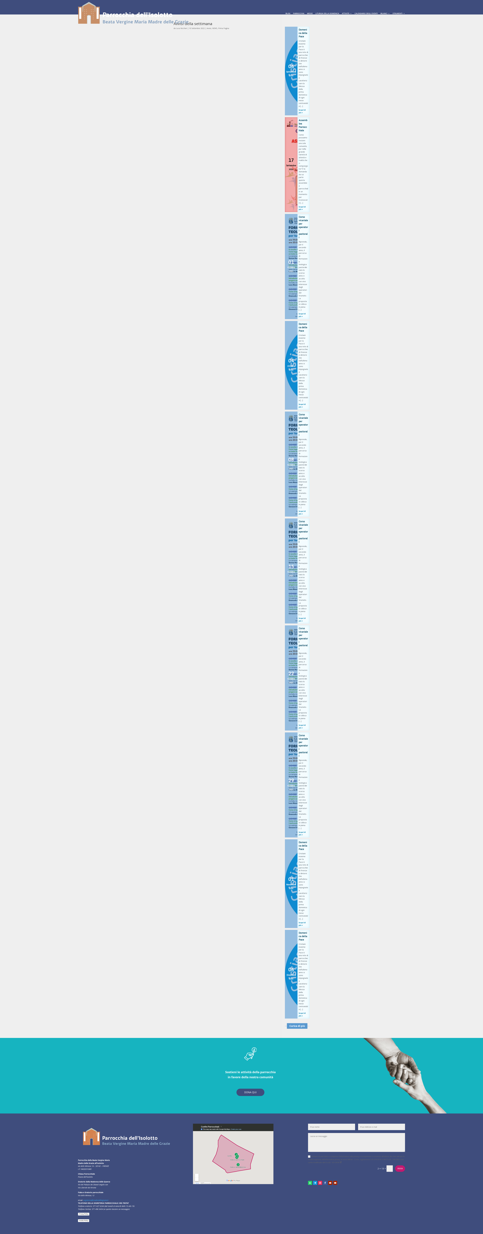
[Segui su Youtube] (330, 1183)
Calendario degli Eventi (366, 13)
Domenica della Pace (303, 33)
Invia (400, 1168)
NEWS (214, 28)
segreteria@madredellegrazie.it (95, 1200)
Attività (345, 13)
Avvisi (209, 28)
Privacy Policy (83, 1214)
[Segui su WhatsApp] (310, 1183)
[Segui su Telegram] (315, 1183)
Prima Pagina (223, 28)
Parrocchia (298, 13)
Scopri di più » (302, 111)
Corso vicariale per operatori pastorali (303, 227)
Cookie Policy (83, 1220)
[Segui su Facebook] (325, 1183)
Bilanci (383, 13)
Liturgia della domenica (327, 13)
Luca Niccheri (181, 28)
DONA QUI (250, 1092)
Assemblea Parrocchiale (303, 125)
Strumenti (398, 13)
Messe (310, 13)
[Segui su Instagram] (320, 1183)
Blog (288, 13)
